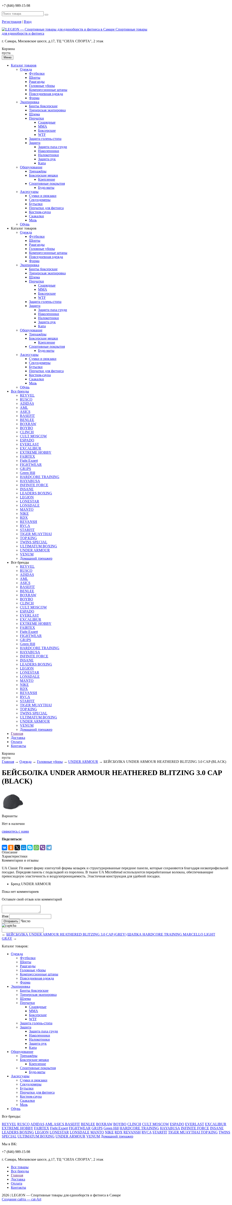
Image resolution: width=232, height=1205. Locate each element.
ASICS (25, 412)
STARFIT (27, 530)
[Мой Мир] (23, 847)
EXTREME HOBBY (35, 452)
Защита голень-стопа (45, 139)
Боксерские (47, 130)
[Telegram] (49, 847)
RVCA (25, 526)
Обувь (24, 224)
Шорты (34, 77)
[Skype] (30, 847)
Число (25, 921)
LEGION (27, 497)
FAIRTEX (27, 456)
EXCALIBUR (30, 448)
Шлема (34, 114)
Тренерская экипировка (47, 110)
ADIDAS (27, 403)
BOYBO (26, 428)
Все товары (20, 1167)
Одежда (26, 69)
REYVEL (27, 395)
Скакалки (36, 216)
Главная (17, 733)
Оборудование (31, 167)
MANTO (27, 509)
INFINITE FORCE (34, 485)
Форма (34, 98)
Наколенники (48, 151)
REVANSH (28, 522)
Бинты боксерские (43, 106)
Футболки (37, 73)
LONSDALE (30, 505)
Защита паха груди (52, 147)
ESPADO (27, 440)
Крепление (46, 179)
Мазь (33, 220)
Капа (42, 163)
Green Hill (27, 473)
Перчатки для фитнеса (46, 208)
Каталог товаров (23, 65)
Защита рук (47, 159)
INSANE (27, 489)
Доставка (18, 738)
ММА (42, 126)
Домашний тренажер (36, 558)
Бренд (15, 884)
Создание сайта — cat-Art (21, 1199)
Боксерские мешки (43, 175)
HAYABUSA (30, 481)
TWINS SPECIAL (33, 542)
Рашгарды (37, 82)
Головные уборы (42, 86)
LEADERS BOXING (36, 493)
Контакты (18, 746)
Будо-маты (46, 187)
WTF (42, 135)
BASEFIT (27, 416)
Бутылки (36, 204)
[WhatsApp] (36, 847)
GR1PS (25, 469)
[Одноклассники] (11, 847)
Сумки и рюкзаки (42, 196)
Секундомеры (40, 200)
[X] (17, 847)
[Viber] (42, 847)
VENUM (27, 554)
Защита (34, 143)
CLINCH (27, 432)
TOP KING (28, 538)
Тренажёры (37, 171)
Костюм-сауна (40, 212)
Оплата (16, 742)
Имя (5, 916)
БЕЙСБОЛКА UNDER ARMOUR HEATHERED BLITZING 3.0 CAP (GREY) (66, 934)
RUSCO (26, 399)
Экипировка (29, 102)
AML (24, 408)
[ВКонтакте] (4, 847)
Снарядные (47, 122)
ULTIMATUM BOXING (38, 546)
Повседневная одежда (46, 94)
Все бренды (20, 391)
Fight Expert (29, 460)
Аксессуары (29, 192)
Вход (27, 22)
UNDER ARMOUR (35, 550)
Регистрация (11, 22)
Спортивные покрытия (47, 183)
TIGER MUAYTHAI (36, 534)
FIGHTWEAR (31, 465)
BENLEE (27, 420)
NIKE (24, 513)
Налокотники (48, 155)
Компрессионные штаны (48, 90)
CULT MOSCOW (33, 436)
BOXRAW (28, 424)
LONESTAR (29, 501)
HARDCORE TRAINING (39, 477)
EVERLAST (29, 444)
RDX (24, 518)
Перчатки (36, 118)
